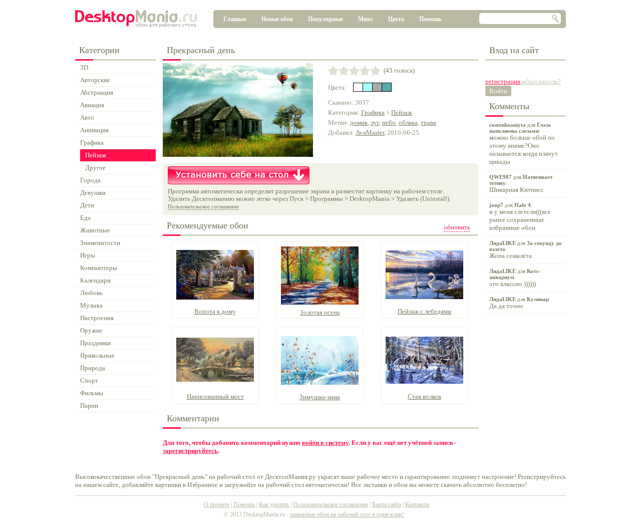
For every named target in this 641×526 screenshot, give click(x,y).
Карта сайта (386, 504)
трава (428, 122)
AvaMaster (370, 132)
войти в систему (325, 442)
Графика (373, 112)
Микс (365, 19)
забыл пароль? (540, 81)
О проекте (216, 504)
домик (359, 122)
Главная (234, 19)
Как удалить (274, 504)
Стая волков (424, 396)
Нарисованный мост (215, 396)
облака (408, 122)
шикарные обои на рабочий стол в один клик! (347, 514)
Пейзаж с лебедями (424, 311)
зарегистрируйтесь (190, 450)
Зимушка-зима (319, 397)
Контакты (417, 504)
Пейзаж (401, 112)
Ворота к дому (215, 311)
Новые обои (277, 19)
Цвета (396, 19)
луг (375, 122)
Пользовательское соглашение (203, 206)
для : (523, 143)
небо (389, 122)
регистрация (502, 81)
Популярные (325, 19)
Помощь (430, 19)
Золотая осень (320, 312)
